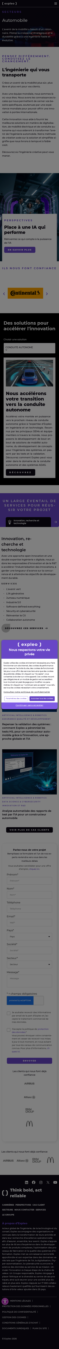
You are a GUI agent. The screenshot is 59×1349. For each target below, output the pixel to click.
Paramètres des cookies (16, 698)
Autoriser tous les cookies (42, 698)
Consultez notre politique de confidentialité (27, 692)
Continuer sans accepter (29, 705)
